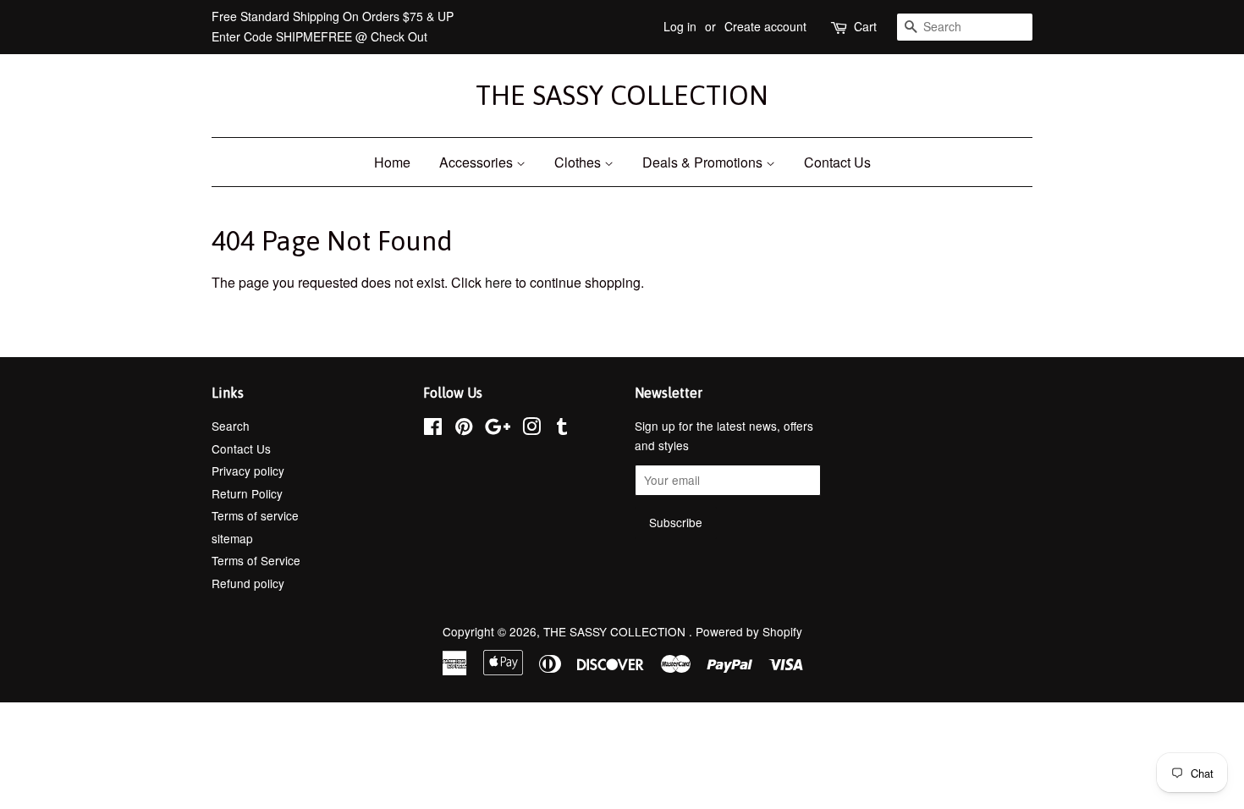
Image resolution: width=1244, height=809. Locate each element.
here (498, 282)
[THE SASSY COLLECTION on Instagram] (531, 429)
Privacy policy (248, 470)
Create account (765, 26)
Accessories (477, 162)
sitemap (232, 538)
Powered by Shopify (749, 631)
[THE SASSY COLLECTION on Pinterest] (463, 429)
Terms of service (255, 515)
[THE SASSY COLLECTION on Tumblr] (562, 429)
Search (231, 425)
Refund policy (248, 583)
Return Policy (247, 493)
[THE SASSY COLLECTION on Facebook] (433, 429)
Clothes (579, 162)
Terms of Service (256, 560)
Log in (679, 26)
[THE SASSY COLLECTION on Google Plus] (497, 429)
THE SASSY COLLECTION (622, 95)
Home (392, 162)
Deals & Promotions (704, 162)
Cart (865, 26)
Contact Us (837, 162)
